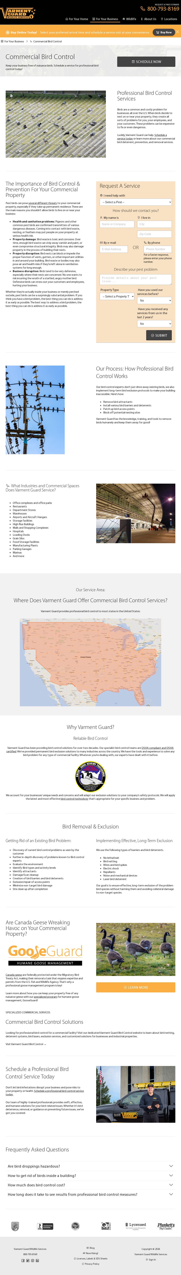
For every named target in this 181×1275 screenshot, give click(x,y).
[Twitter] (28, 1260)
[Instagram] (32, 1260)
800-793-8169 (30, 1254)
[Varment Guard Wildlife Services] (18, 15)
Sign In (152, 1259)
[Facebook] (23, 1260)
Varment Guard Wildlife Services (151, 1254)
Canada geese (14, 974)
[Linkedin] (37, 1260)
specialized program (45, 996)
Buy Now (166, 32)
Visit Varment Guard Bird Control (26, 1044)
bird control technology (74, 798)
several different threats (42, 203)
